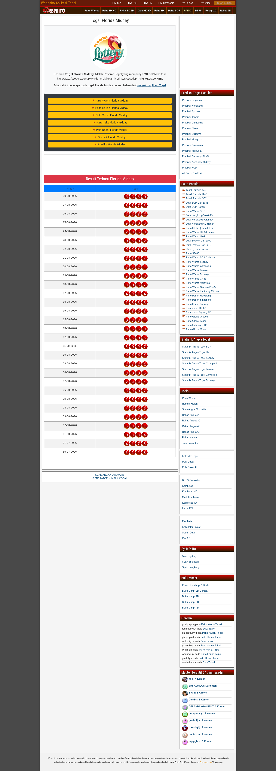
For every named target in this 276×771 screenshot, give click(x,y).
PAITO (187, 10)
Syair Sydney (189, 556)
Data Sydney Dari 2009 (198, 240)
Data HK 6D (144, 10)
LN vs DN (187, 508)
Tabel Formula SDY (196, 198)
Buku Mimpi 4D (190, 607)
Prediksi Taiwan (190, 117)
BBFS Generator (191, 480)
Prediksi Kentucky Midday (196, 162)
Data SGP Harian (195, 206)
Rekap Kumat (189, 437)
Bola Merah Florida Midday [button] (111, 115)
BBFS (198, 10)
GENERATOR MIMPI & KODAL (110, 478)
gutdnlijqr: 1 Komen (200, 720)
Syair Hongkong (190, 567)
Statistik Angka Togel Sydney (198, 358)
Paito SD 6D (127, 10)
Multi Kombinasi (191, 497)
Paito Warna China (195, 278)
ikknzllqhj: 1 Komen (200, 727)
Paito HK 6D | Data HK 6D (199, 228)
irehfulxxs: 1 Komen (200, 734)
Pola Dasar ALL (190, 467)
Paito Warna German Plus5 (200, 287)
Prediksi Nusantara (192, 145)
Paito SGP (174, 10)
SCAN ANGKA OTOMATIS (109, 474)
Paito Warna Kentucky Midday (202, 291)
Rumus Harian (190, 403)
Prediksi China (190, 128)
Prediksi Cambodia (192, 122)
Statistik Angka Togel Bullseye (198, 380)
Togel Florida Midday (110, 20)
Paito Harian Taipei (212, 632)
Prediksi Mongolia (191, 139)
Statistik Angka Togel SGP (196, 346)
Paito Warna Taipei (211, 624)
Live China (205, 3)
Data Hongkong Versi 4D (199, 215)
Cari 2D (186, 538)
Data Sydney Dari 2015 (198, 245)
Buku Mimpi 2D (190, 596)
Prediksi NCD (189, 167)
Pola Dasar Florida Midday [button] (111, 129)
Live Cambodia (166, 3)
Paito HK (159, 10)
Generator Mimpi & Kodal (196, 585)
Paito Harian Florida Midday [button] (111, 107)
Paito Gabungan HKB (197, 325)
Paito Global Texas (196, 321)
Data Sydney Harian (196, 249)
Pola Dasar (188, 461)
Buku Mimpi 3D (190, 602)
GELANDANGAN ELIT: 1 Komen (207, 706)
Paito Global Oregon (196, 316)
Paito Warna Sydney (196, 261)
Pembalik (187, 521)
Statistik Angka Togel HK (195, 352)
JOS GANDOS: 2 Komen (203, 685)
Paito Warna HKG (195, 236)
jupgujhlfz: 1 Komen (200, 741)
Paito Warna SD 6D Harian (200, 257)
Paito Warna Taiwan (196, 270)
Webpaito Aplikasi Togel (58, 3)
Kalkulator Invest (191, 527)
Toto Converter (190, 443)
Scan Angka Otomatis (194, 409)
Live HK (148, 3)
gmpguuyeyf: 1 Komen (202, 713)
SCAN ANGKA (224, 3)
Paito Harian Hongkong (198, 295)
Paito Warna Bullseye (197, 274)
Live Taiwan (187, 3)
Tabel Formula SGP (196, 190)
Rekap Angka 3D (191, 420)
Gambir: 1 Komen (199, 699)
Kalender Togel (190, 456)
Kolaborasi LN (189, 502)
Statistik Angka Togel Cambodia (199, 374)
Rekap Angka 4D (191, 426)
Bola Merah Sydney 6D (198, 312)
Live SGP (132, 3)
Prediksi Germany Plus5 (195, 156)
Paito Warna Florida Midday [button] (111, 100)
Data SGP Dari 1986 (196, 202)
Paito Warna (91, 10)
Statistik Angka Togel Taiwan (197, 369)
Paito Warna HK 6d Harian (199, 232)
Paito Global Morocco (197, 329)
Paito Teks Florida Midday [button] (111, 122)
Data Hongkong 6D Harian (199, 223)
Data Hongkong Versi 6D (199, 219)
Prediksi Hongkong (192, 105)
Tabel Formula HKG (196, 194)
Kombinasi (188, 485)
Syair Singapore (190, 561)
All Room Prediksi (192, 173)
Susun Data (188, 532)
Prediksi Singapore (192, 100)
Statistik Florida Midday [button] (111, 137)
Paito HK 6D (109, 10)
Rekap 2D (210, 10)
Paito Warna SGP (195, 211)
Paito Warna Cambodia (198, 266)
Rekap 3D (225, 10)
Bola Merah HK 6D (195, 308)
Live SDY (116, 3)
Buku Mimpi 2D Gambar (195, 590)
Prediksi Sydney (191, 111)
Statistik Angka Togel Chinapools (200, 363)
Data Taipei (209, 628)
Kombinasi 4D (189, 491)
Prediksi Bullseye (191, 133)
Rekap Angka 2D (191, 415)
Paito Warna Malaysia (197, 282)
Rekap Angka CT (191, 431)
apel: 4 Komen (197, 678)
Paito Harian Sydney (196, 304)
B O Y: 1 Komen (198, 692)
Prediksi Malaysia (191, 150)
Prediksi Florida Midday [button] (111, 144)
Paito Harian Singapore (198, 299)
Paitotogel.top (206, 762)
